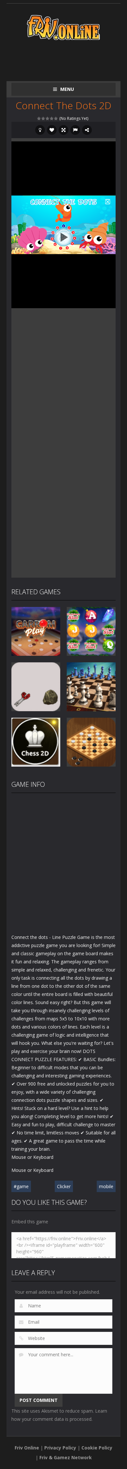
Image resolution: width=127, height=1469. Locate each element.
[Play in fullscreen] (63, 130)
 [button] (75, 130)
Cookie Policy (96, 1448)
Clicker (64, 1186)
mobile (106, 1186)
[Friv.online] (63, 27)
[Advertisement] (69, 59)
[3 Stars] (48, 118)
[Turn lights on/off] (40, 130)
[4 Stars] (52, 118)
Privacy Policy (60, 1448)
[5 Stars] (56, 118)
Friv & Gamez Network (65, 1457)
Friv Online (27, 1448)
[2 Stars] (43, 118)
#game (21, 1186)
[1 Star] (39, 118)
